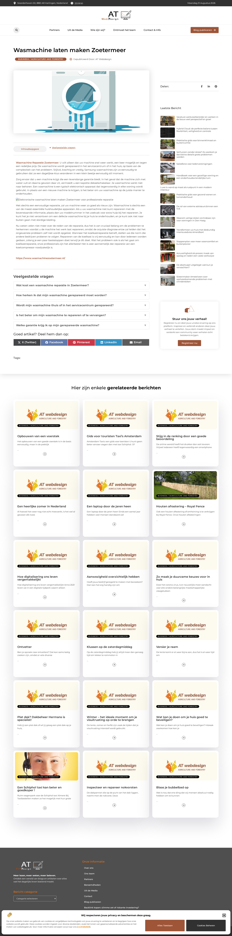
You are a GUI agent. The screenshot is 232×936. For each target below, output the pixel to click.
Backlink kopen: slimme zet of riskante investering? (111, 907)
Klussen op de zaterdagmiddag (109, 647)
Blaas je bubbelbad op (172, 787)
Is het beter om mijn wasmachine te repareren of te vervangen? (81, 315)
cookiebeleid (84, 927)
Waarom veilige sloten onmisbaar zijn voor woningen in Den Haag (195, 219)
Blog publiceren (92, 902)
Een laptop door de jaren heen (109, 506)
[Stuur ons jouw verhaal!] (189, 309)
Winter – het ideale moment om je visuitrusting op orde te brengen (112, 718)
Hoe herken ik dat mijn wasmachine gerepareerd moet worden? (81, 295)
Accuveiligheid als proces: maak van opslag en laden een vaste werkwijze (195, 254)
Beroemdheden (92, 885)
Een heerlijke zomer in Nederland (41, 506)
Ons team (89, 873)
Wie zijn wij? (97, 29)
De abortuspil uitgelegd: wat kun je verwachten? (194, 266)
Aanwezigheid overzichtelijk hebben (113, 576)
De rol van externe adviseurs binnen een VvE (197, 207)
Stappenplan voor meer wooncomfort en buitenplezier (197, 242)
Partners (54, 29)
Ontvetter (24, 647)
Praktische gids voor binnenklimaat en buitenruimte (196, 141)
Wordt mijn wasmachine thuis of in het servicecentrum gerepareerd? (81, 305)
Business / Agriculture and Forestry (40, 59)
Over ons (88, 868)
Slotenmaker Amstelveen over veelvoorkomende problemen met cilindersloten (194, 279)
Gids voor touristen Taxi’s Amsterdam (114, 436)
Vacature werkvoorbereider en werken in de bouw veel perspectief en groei (197, 118)
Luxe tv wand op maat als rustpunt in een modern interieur (186, 188)
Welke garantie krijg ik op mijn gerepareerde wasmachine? (81, 325)
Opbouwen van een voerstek (38, 436)
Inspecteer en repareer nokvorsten (112, 787)
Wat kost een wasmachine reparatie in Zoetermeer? (81, 285)
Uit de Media (75, 29)
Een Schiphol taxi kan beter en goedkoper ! (39, 789)
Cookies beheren (206, 925)
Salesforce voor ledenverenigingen (194, 164)
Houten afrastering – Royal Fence (180, 506)
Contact (88, 896)
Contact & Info (152, 29)
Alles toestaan (165, 925)
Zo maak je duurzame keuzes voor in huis (183, 578)
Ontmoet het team (124, 29)
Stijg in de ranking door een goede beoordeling (181, 437)
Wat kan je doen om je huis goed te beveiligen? (182, 718)
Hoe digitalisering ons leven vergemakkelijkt (37, 578)
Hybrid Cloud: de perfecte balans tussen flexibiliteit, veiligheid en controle (196, 129)
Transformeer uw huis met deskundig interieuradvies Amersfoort (195, 231)
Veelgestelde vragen (63, 147)
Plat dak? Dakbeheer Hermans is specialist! (41, 718)
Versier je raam (167, 647)
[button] (224, 915)
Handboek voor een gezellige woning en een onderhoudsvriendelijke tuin (197, 176)
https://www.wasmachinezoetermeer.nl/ (40, 258)
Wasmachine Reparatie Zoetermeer (37, 162)
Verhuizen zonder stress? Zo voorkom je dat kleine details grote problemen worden (196, 154)
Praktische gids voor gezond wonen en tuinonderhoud (196, 195)
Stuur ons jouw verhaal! (189, 319)
